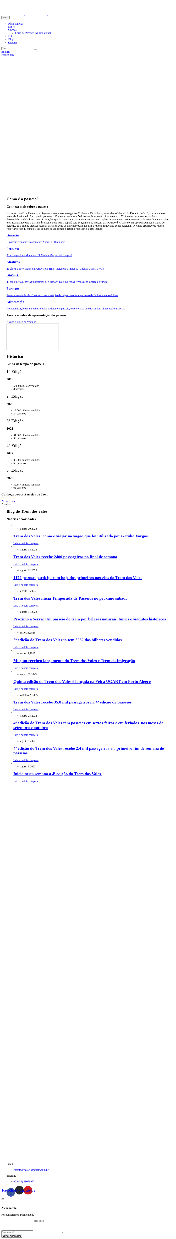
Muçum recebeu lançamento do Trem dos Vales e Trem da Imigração (74, 660)
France (5, 54)
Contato (12, 42)
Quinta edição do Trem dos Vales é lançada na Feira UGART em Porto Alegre (82, 681)
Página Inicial (15, 23)
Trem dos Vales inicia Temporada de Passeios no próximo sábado (70, 598)
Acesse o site (8, 501)
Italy (11, 54)
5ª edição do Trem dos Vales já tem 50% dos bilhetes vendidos (67, 640)
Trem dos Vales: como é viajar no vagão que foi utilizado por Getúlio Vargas (80, 536)
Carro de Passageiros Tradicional (33, 32)
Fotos (11, 36)
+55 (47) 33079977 (24, 1181)
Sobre (11, 26)
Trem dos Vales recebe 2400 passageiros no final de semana (65, 557)
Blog (11, 39)
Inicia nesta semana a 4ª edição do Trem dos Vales (57, 774)
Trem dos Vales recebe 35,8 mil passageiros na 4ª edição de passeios (72, 702)
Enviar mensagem (12, 1236)
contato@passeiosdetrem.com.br (30, 1169)
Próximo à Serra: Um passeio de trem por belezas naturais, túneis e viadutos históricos (90, 619)
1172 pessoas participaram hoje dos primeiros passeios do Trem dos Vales (77, 577)
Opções (12, 29)
